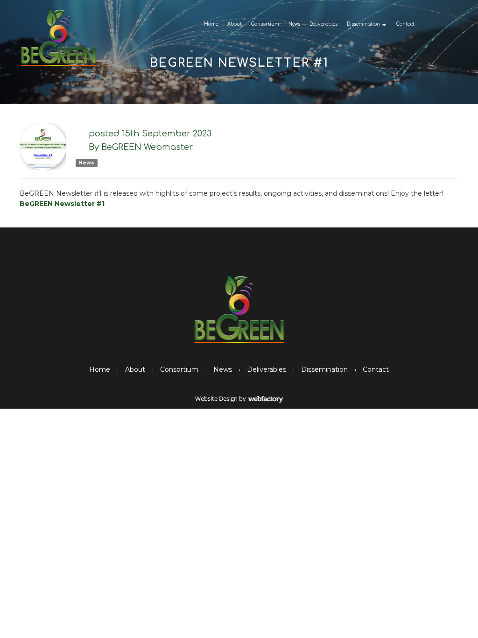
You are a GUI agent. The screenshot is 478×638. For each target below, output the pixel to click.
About (234, 24)
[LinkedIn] (459, 24)
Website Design (216, 398)
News (294, 24)
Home (211, 24)
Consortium (265, 24)
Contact (405, 24)
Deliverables (323, 24)
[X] (443, 24)
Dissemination (363, 24)
